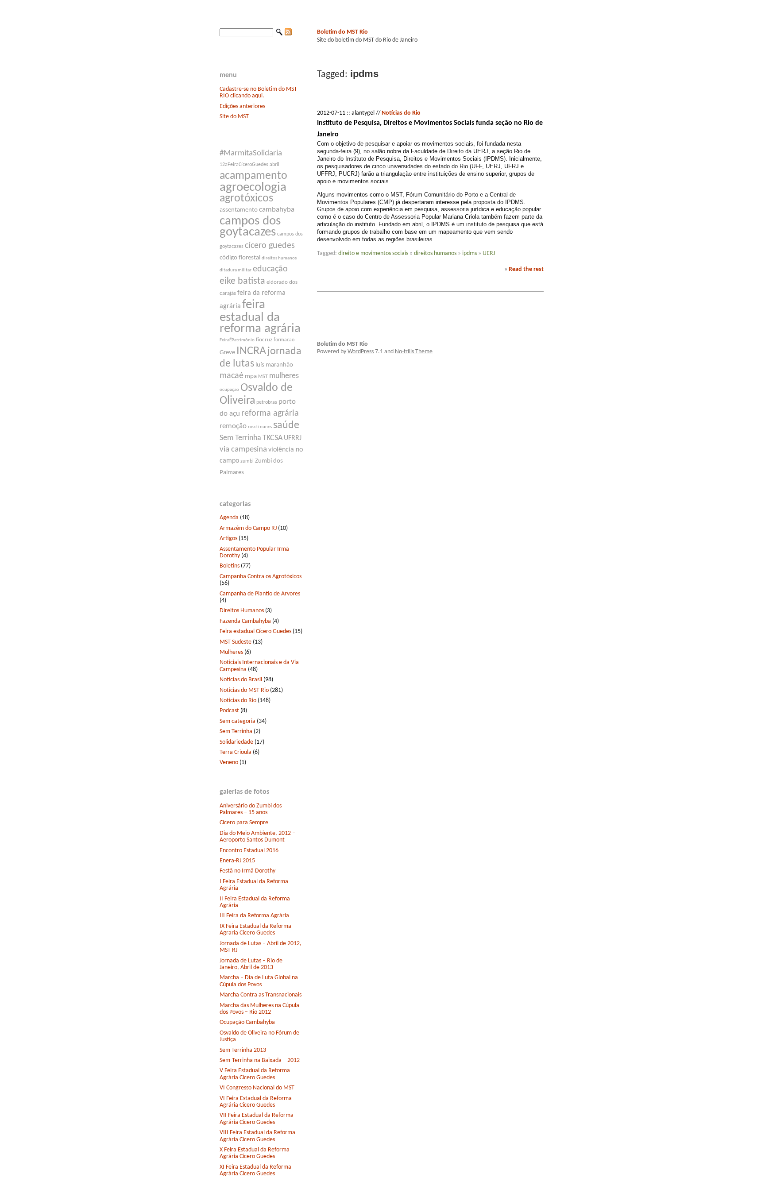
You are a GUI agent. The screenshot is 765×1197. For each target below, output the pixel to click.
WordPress (361, 351)
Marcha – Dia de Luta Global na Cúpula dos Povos (259, 981)
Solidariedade (236, 742)
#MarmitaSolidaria (251, 153)
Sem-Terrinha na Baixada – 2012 (260, 1060)
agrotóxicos (246, 198)
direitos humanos (279, 258)
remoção (233, 426)
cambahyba (276, 209)
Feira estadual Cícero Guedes (255, 631)
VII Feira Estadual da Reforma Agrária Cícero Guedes (257, 1118)
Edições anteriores (242, 106)
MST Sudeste (235, 642)
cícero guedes (270, 245)
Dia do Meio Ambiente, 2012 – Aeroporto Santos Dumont (257, 836)
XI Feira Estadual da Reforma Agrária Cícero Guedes (255, 1170)
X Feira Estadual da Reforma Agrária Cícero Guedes (255, 1153)
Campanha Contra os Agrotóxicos (260, 576)
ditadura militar (235, 270)
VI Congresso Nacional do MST (257, 1088)
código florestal (240, 258)
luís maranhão (274, 365)
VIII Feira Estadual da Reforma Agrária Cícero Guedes (257, 1136)
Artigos (228, 538)
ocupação (229, 389)
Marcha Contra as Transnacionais (260, 995)
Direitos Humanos (242, 610)
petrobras (266, 402)
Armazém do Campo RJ (248, 528)
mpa (251, 376)
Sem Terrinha (240, 438)
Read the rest (526, 269)
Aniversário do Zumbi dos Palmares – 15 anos (251, 809)
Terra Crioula (235, 752)
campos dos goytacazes (250, 227)
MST (263, 376)
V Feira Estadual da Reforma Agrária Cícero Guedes (255, 1074)
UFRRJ (292, 438)
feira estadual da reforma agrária (260, 316)
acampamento (253, 175)
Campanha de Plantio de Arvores (260, 594)
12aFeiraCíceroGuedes (244, 164)
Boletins (230, 566)
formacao (284, 340)
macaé (231, 375)
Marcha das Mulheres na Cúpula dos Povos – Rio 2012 (259, 1009)
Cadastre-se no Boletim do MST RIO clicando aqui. (258, 92)
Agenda (229, 517)
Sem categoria (237, 721)
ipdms (469, 253)
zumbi (247, 461)
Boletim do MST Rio (342, 32)
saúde (286, 425)
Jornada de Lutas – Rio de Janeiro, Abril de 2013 (251, 964)
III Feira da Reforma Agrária (254, 915)
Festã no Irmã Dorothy (247, 871)
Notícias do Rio (238, 700)
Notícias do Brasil (241, 679)
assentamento (239, 210)
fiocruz (264, 340)
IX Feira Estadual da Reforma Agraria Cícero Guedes (255, 929)
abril (274, 164)
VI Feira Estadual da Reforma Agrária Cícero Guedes (256, 1101)
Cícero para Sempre (244, 822)
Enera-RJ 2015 (237, 860)
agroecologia (253, 187)
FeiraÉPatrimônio (237, 340)
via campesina (243, 449)
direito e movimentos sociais (373, 253)
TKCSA (272, 438)
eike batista (242, 281)
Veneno (229, 762)
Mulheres (231, 652)
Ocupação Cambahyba (247, 1022)
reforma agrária (270, 413)
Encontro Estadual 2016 (249, 850)
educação (270, 269)
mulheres (284, 376)
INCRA (251, 351)
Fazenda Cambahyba (245, 621)
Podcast (229, 710)
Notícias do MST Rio (244, 690)
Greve (227, 352)
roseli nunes (260, 427)
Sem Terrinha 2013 (243, 1050)
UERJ (489, 253)
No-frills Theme (414, 351)
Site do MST (234, 116)
